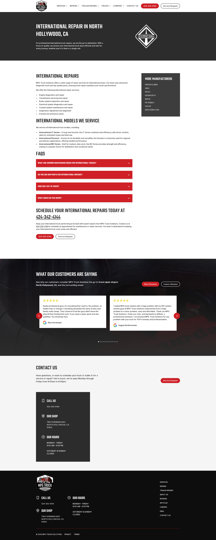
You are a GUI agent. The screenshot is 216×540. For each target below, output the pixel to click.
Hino (147, 88)
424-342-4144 (149, 6)
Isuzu (147, 92)
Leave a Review (171, 284)
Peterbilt (149, 102)
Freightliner (151, 84)
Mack (147, 99)
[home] (41, 6)
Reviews (163, 499)
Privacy (67, 534)
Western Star (152, 110)
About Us (164, 495)
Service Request (170, 6)
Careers (163, 507)
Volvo (148, 106)
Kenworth (150, 95)
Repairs (163, 486)
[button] (62, 6)
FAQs (162, 511)
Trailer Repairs (166, 490)
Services (164, 482)
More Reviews (150, 284)
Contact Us (132, 6)
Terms (77, 534)
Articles (164, 503)
